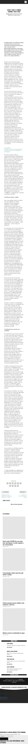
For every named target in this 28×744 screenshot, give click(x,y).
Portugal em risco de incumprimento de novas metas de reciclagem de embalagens (13, 150)
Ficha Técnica (21, 680)
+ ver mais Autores (14, 675)
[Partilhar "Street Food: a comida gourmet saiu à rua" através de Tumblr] (15, 483)
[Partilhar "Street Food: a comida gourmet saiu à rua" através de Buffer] (10, 486)
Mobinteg (21, 679)
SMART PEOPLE (14, 641)
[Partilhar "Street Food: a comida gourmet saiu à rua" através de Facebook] (7, 483)
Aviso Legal (15, 680)
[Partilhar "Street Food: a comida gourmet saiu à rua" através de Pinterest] (18, 483)
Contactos (14, 682)
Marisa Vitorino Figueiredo (15, 13)
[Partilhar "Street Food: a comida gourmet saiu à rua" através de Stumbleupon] (12, 486)
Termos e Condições (7, 680)
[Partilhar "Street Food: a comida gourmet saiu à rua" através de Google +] (12, 483)
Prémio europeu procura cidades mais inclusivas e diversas (13, 604)
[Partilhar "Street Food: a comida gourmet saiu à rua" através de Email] (15, 486)
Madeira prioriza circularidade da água (14, 633)
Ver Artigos (9, 647)
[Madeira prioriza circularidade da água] (14, 619)
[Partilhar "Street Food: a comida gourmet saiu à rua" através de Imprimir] (18, 486)
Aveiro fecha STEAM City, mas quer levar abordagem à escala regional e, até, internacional (13, 543)
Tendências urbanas (16, 15)
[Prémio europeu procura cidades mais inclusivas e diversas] (14, 589)
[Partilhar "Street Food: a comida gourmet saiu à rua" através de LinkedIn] (20, 483)
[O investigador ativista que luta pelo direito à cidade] (14, 559)
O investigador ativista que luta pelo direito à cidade (13, 574)
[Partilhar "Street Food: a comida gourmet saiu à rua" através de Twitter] (10, 483)
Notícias (11, 15)
